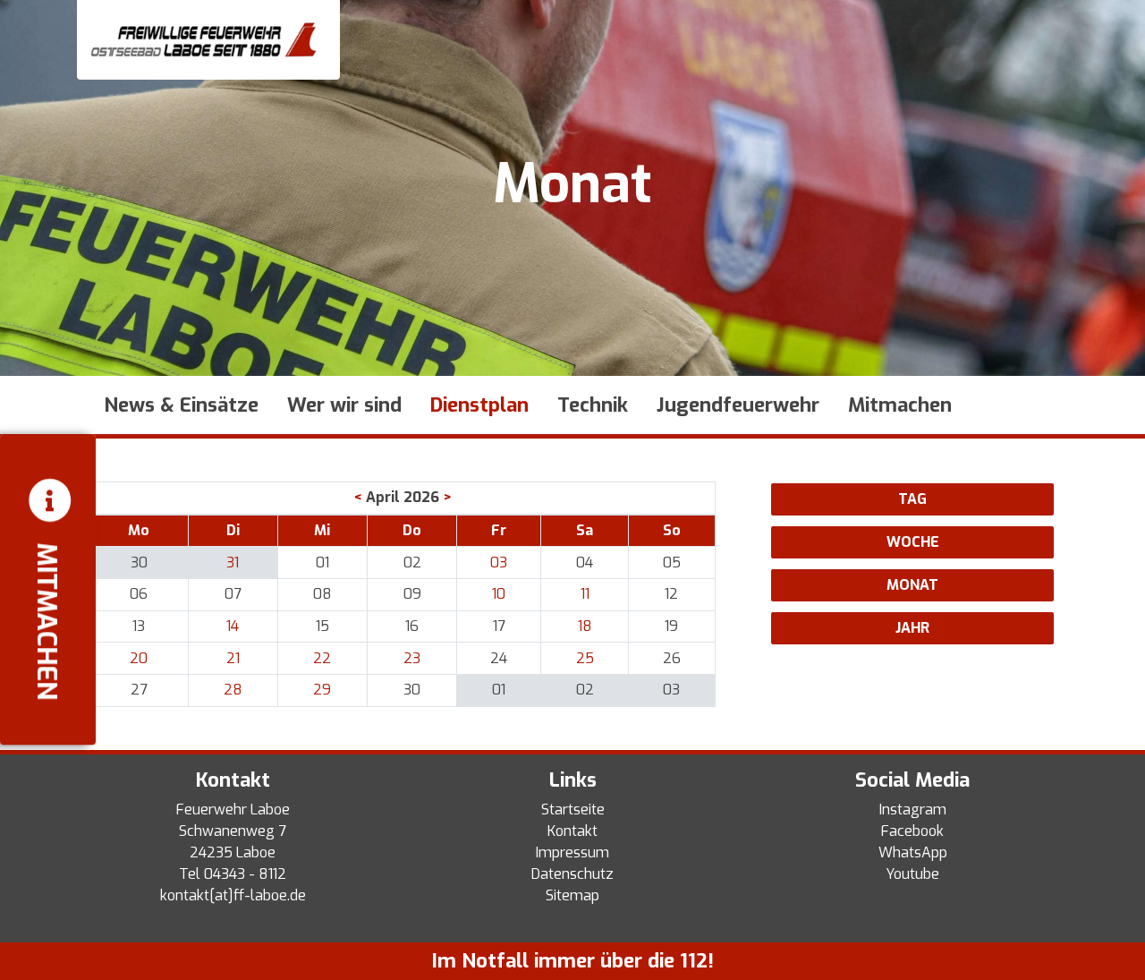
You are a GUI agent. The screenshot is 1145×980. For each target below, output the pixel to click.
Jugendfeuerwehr (738, 405)
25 (585, 658)
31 (232, 562)
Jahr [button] (912, 627)
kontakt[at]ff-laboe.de (233, 895)
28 (233, 689)
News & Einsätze (181, 405)
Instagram (912, 809)
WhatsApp (912, 852)
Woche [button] (912, 542)
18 (585, 626)
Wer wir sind (344, 405)
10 (498, 593)
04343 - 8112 (245, 874)
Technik (592, 405)
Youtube (912, 874)
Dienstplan (479, 405)
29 (322, 689)
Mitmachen (900, 405)
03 (498, 562)
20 (139, 658)
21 (233, 658)
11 (585, 593)
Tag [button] (912, 499)
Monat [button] (912, 584)
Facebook (912, 831)
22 (322, 658)
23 (411, 658)
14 (232, 626)
